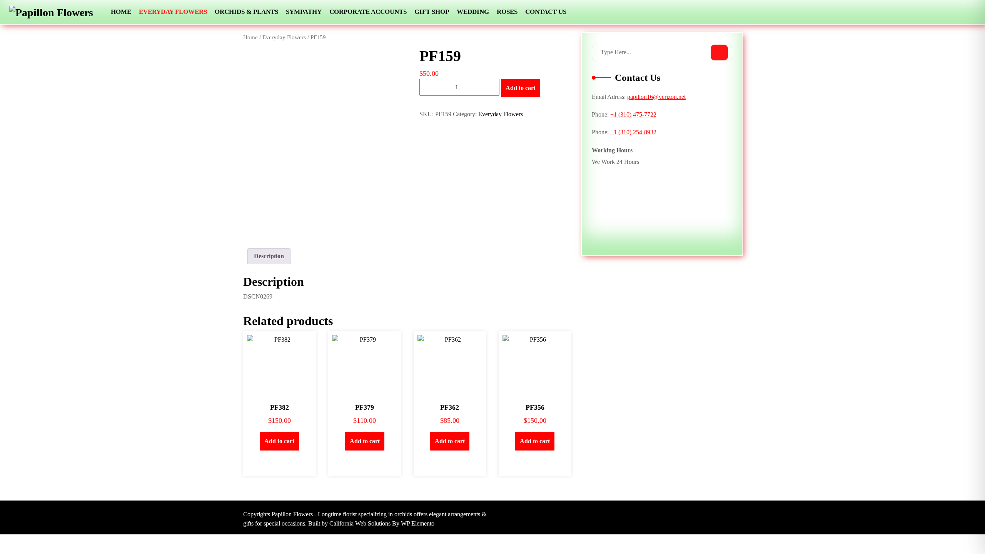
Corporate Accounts (368, 11)
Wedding (473, 11)
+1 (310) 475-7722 (633, 114)
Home (121, 11)
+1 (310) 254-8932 (633, 132)
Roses (507, 11)
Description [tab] (269, 256)
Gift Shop (431, 11)
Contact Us (545, 11)
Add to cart (521, 88)
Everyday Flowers (173, 11)
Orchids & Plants (246, 11)
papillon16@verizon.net (656, 96)
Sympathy (304, 11)
